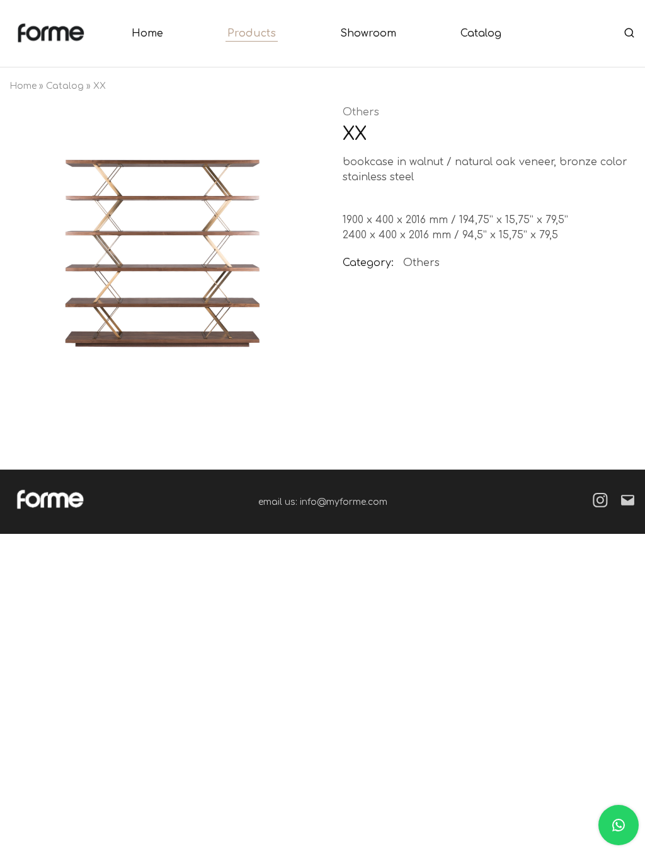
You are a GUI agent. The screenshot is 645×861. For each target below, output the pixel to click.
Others (361, 112)
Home (147, 33)
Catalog (480, 33)
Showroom (368, 33)
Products (251, 33)
